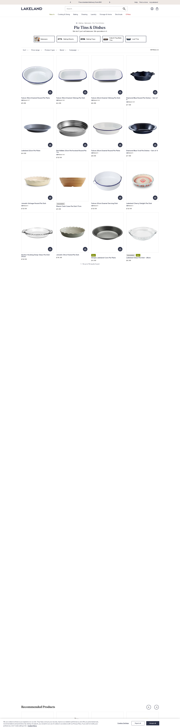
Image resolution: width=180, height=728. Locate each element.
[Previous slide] (148, 707)
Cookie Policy (32, 726)
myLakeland (153, 2)
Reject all (138, 723)
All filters (153, 50)
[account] (152, 8)
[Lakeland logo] (31, 8)
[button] (71, 2)
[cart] (157, 8)
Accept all (152, 723)
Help (136, 2)
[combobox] (96, 8)
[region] (90, 723)
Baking (81, 23)
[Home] (77, 23)
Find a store (143, 2)
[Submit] (124, 8)
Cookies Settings (123, 723)
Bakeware (88, 23)
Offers (128, 14)
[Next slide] (156, 707)
